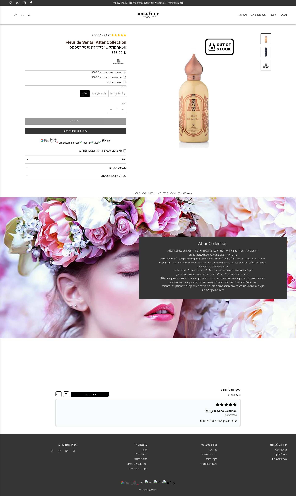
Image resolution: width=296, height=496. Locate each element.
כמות (123, 103)
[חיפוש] (29, 14)
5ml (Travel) (99, 93)
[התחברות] (22, 14)
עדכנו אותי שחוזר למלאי (75, 130)
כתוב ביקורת (90, 394)
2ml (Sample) (117, 93)
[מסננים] (66, 394)
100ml (84, 93)
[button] (131, 97)
